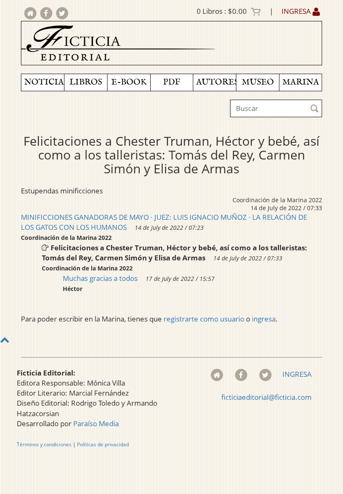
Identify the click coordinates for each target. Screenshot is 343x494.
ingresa (264, 319)
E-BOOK (128, 82)
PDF (171, 82)
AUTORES (216, 82)
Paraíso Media (96, 423)
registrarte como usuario (204, 319)
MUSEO (258, 82)
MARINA (300, 82)
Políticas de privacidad (103, 444)
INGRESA (297, 11)
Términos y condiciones (44, 444)
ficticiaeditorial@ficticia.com (266, 397)
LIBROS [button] (85, 82)
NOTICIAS (44, 82)
